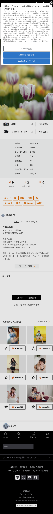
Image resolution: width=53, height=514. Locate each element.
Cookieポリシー (25, 39)
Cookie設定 (26, 48)
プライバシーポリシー (32, 41)
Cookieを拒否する (27, 55)
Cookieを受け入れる (27, 61)
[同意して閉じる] (51, 3)
